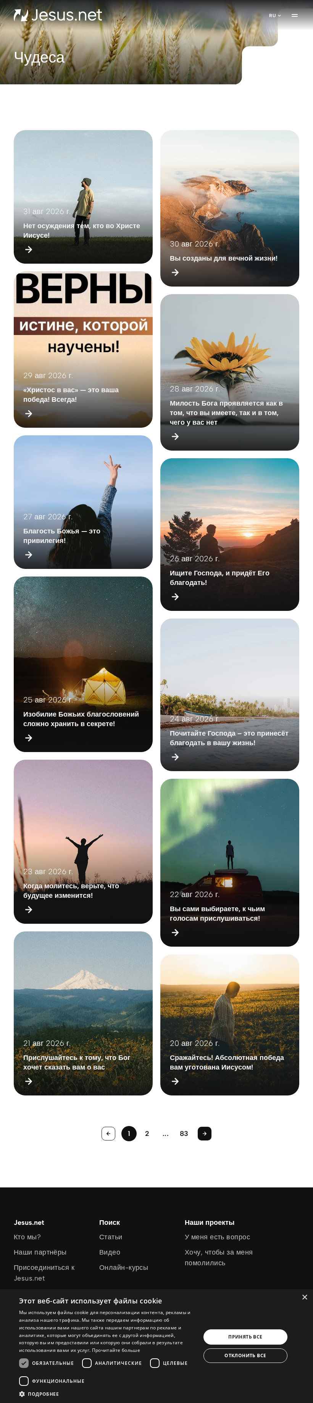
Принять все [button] (245, 1337)
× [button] (304, 1297)
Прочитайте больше (116, 1350)
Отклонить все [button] (245, 1355)
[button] (107, 1393)
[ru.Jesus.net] (58, 15)
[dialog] (156, 1346)
